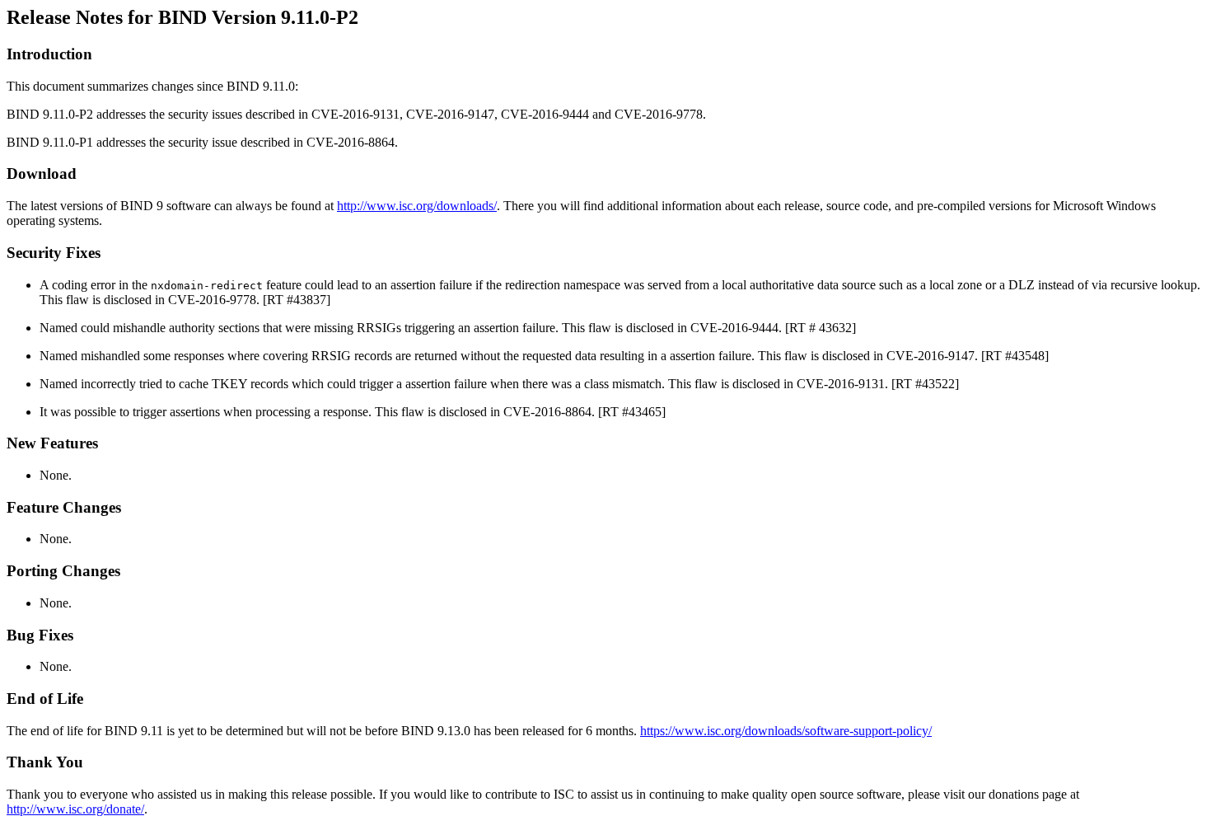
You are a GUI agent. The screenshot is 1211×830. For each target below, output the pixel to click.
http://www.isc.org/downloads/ (417, 206)
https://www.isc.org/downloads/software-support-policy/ (786, 731)
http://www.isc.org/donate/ (75, 809)
